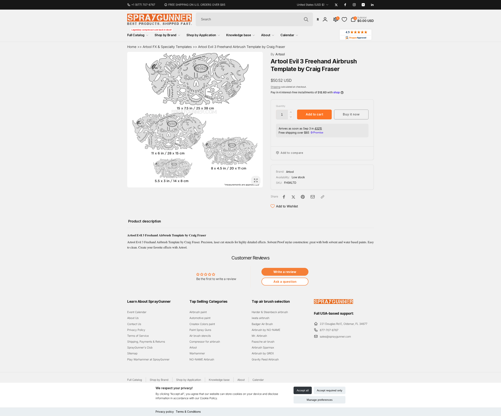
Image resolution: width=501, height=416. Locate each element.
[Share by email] (312, 196)
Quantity (280, 106)
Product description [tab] (144, 221)
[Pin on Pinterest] (303, 197)
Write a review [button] (284, 272)
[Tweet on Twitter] (293, 197)
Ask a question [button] (284, 282)
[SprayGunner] (333, 303)
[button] (362, 19)
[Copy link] (322, 197)
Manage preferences (319, 399)
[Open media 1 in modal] (195, 119)
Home (131, 47)
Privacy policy (165, 411)
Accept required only (329, 390)
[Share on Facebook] (284, 197)
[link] (142, 5)
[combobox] (254, 19)
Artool (278, 54)
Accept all (303, 390)
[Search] (306, 19)
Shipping (275, 86)
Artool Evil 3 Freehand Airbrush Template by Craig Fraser (241, 47)
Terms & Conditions (188, 411)
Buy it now (351, 114)
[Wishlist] (344, 19)
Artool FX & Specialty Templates (167, 47)
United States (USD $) (310, 4)
